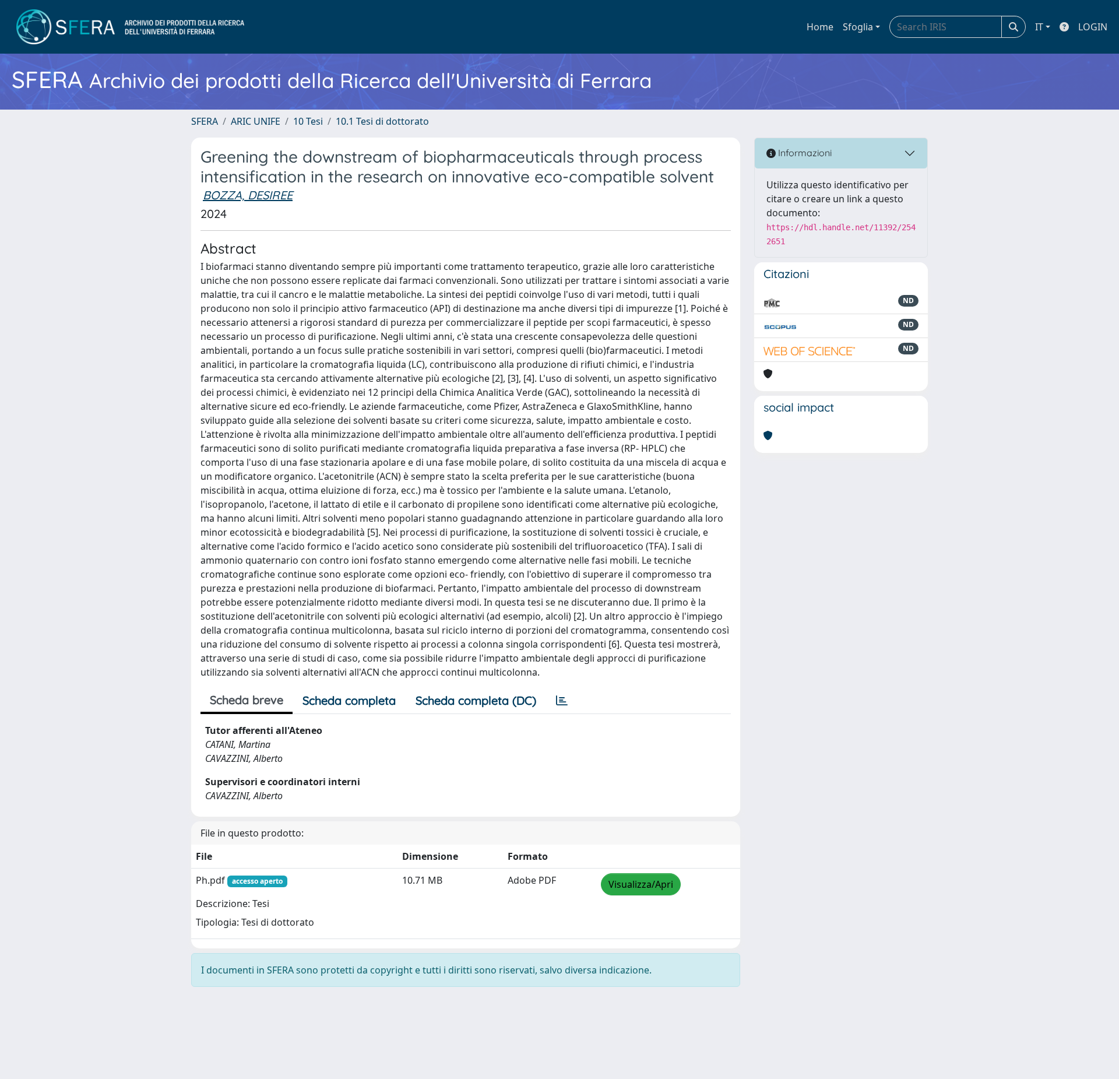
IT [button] (1039, 26)
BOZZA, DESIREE (248, 195)
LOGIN (1092, 26)
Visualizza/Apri (640, 884)
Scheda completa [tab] (349, 700)
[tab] (562, 700)
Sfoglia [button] (858, 26)
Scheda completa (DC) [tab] (476, 700)
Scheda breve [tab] (246, 700)
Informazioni (804, 153)
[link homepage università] (130, 27)
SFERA (204, 121)
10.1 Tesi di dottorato (382, 121)
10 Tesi (308, 121)
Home (820, 26)
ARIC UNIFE (255, 121)
